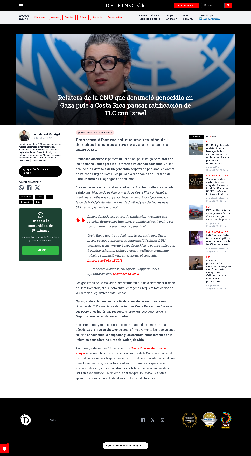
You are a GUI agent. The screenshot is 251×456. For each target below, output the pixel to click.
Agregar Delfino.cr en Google (35, 171)
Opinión (55, 17)
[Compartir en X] (37, 187)
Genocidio (26, 202)
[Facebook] (143, 420)
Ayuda (53, 420)
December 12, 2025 (126, 274)
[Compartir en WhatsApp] (21, 187)
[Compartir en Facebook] (29, 187)
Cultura (83, 17)
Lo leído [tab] (211, 137)
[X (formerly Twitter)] (153, 420)
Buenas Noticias (116, 17)
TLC (49, 196)
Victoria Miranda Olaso (217, 198)
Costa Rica (26, 196)
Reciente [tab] (196, 137)
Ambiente (97, 17)
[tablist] (210, 137)
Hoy (125, 91)
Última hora (39, 17)
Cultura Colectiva (217, 176)
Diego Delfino (212, 167)
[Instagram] (162, 420)
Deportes (69, 17)
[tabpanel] (210, 215)
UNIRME (41, 250)
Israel (39, 196)
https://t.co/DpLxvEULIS (104, 260)
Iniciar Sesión (186, 5)
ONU (38, 202)
